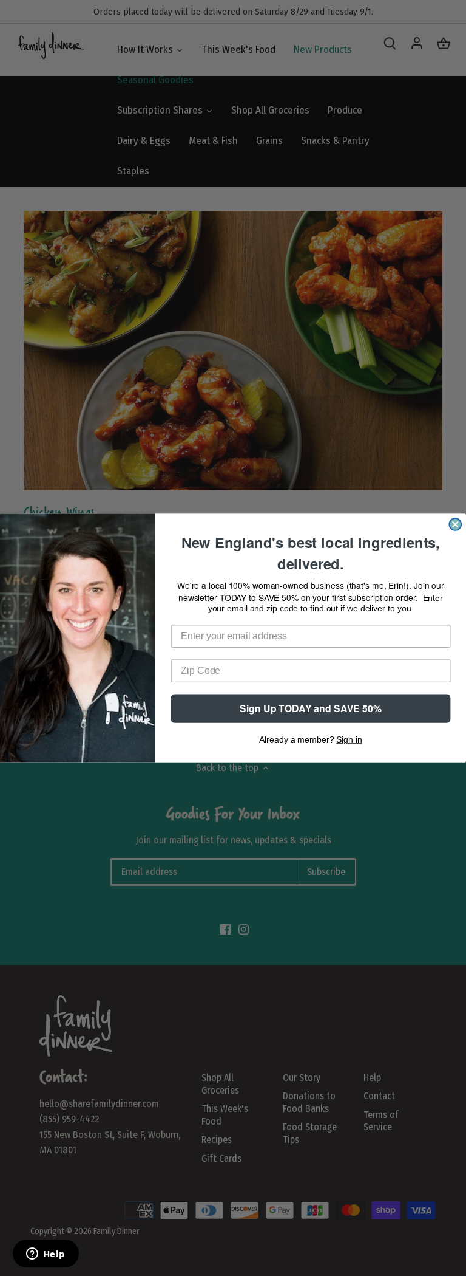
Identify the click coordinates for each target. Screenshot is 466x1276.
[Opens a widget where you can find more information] (45, 1255)
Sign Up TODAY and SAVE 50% (310, 708)
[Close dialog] (455, 524)
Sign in (349, 740)
